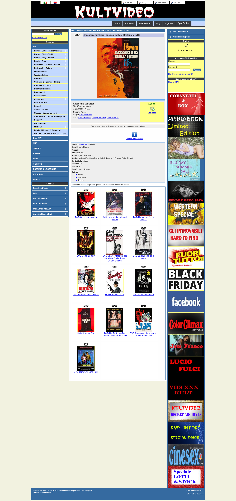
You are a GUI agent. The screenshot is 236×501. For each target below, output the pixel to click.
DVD (35, 46)
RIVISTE (36, 153)
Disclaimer (178, 2)
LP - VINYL (38, 179)
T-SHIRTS (37, 164)
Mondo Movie (39, 71)
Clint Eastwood (85, 115)
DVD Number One (86, 333)
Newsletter (162, 2)
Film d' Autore (40, 103)
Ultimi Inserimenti (180, 32)
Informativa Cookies (195, 494)
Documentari (39, 123)
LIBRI (35, 159)
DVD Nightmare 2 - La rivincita (143, 218)
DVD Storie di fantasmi (143, 294)
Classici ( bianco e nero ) (45, 113)
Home (117, 23)
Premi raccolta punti (181, 37)
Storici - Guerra (40, 109)
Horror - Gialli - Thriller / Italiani (47, 51)
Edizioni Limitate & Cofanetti (46, 130)
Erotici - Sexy (39, 61)
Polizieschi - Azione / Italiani (46, 65)
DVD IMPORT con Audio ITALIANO (49, 134)
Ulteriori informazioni (134, 138)
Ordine (185, 23)
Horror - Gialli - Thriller (44, 54)
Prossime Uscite (40, 188)
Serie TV (37, 120)
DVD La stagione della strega (143, 257)
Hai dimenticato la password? (180, 74)
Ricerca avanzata (39, 37)
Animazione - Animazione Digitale (49, 116)
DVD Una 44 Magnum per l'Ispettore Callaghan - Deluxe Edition (115, 258)
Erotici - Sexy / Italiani (43, 58)
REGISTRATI (174, 82)
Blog (158, 23)
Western (37, 78)
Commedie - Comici (42, 85)
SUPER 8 (37, 148)
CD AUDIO (38, 174)
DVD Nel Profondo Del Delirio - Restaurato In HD (115, 334)
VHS (35, 143)
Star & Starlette (40, 204)
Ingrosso (169, 23)
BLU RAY (37, 138)
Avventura (38, 99)
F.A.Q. (144, 2)
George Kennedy (99, 117)
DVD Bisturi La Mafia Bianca (86, 294)
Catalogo (129, 23)
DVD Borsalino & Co (114, 294)
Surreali (37, 106)
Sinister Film (83, 144)
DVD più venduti (40, 198)
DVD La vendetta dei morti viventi (114, 218)
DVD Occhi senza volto (86, 217)
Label (35, 193)
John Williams (113, 117)
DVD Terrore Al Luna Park (86, 372)
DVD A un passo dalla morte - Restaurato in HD (143, 334)
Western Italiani (40, 75)
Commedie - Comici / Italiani (46, 82)
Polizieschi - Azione (42, 68)
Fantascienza (39, 96)
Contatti (128, 2)
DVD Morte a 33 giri (86, 256)
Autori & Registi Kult (42, 214)
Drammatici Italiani (42, 89)
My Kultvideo (145, 23)
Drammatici (39, 92)
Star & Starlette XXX (42, 209)
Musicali (37, 127)
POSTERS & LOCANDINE (44, 169)
